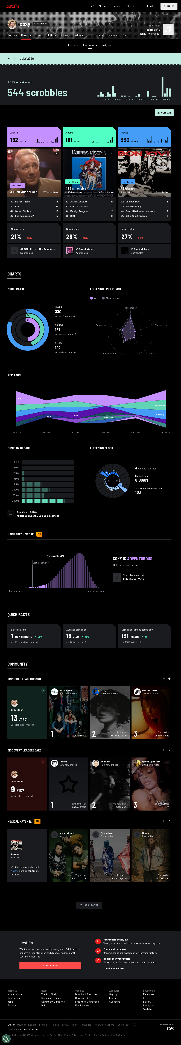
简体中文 (131, 1024)
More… (126, 34)
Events (116, 6)
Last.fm (16, 6)
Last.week (73, 45)
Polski (74, 1024)
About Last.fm (15, 994)
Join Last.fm (50, 965)
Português (85, 1024)
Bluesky (147, 1001)
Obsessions (113, 34)
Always (15, 870)
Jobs (10, 1001)
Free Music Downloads (87, 1001)
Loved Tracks (95, 34)
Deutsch (21, 1024)
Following (65, 34)
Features (12, 1005)
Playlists (51, 34)
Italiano (55, 1024)
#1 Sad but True (140, 248)
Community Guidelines (53, 1001)
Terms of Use (56, 1035)
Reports (27, 34)
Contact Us (13, 997)
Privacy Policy (71, 1035)
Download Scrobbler (86, 994)
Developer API (82, 997)
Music (102, 6)
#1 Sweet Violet (84, 248)
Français (44, 1024)
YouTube (147, 1009)
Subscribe (114, 1001)
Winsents (153, 29)
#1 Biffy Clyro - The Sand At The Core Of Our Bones (36, 249)
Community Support (52, 997)
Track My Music (49, 994)
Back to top (91, 905)
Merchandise (82, 1005)
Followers (79, 34)
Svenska (109, 1024)
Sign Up (169, 6)
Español (32, 1024)
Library (39, 34)
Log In (150, 6)
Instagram (148, 1005)
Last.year (106, 45)
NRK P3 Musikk (150, 34)
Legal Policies (85, 1035)
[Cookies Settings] (6, 1038)
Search (92, 6)
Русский (98, 1024)
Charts (130, 6)
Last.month (91, 45)
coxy (25, 24)
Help (43, 1005)
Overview (12, 34)
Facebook (148, 994)
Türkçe (120, 1024)
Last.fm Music (118, 1035)
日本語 (65, 1024)
